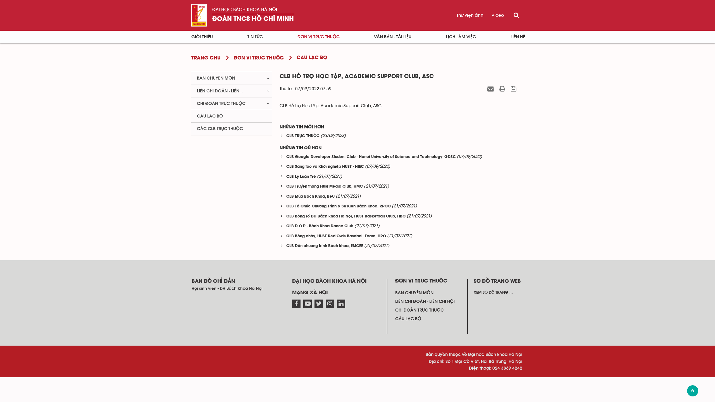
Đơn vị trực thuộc (318, 37)
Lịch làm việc (461, 37)
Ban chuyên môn (216, 78)
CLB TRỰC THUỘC (303, 136)
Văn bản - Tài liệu (392, 37)
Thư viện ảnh (470, 15)
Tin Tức (255, 37)
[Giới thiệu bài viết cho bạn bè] (491, 89)
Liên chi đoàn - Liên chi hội (425, 301)
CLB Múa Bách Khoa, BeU (310, 196)
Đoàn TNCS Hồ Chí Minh (253, 19)
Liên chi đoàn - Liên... (220, 91)
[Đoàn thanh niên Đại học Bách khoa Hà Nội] (199, 15)
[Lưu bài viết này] (514, 89)
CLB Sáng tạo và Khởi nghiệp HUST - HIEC (325, 167)
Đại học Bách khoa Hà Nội (244, 10)
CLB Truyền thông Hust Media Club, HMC (324, 186)
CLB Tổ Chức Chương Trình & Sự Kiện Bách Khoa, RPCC (338, 206)
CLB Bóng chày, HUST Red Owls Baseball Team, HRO (336, 236)
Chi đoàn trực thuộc (221, 103)
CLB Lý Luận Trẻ (301, 177)
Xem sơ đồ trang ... (493, 293)
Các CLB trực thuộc (220, 128)
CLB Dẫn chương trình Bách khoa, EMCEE (324, 246)
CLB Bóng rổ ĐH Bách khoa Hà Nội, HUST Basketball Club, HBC (346, 216)
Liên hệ (518, 37)
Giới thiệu (202, 37)
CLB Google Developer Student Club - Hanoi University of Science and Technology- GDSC (371, 157)
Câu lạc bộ (210, 116)
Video (498, 15)
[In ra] (503, 89)
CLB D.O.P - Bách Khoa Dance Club (319, 226)
